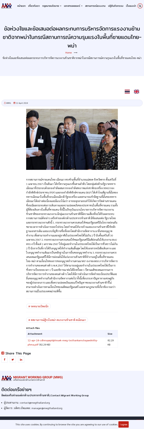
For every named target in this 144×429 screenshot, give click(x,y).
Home (68, 52)
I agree (123, 424)
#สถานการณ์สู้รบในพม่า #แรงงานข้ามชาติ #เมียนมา (58, 319)
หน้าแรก (21, 6)
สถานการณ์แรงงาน (95, 6)
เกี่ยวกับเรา (34, 6)
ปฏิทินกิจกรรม (115, 6)
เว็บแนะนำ (131, 6)
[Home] (6, 5)
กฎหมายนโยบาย (51, 6)
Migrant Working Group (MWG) (38, 377)
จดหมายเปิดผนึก (40, 306)
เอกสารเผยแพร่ (73, 6)
